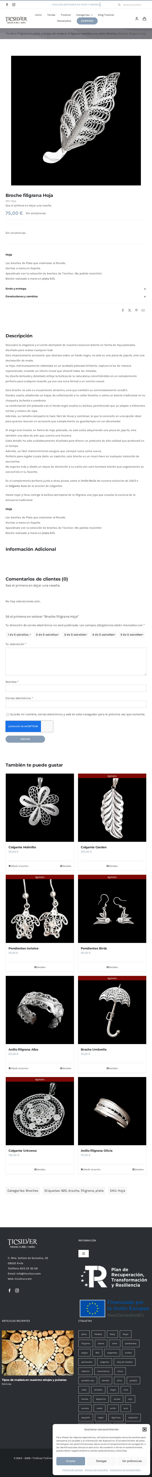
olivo (119, 1380)
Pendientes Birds (94, 948)
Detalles (67, 866)
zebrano (85, 1371)
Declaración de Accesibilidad (125, 1470)
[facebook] (7, 4)
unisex (117, 1399)
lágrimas (115, 1417)
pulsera (133, 1380)
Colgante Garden (93, 847)
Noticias (6, 1384)
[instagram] (13, 4)
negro (101, 1417)
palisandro (86, 1362)
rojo (130, 1399)
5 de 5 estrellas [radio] (131, 634)
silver (114, 1343)
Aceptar (70, 1461)
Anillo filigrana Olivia (96, 1150)
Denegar (101, 1461)
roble (83, 1389)
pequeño (85, 1417)
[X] (129, 310)
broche (73, 1191)
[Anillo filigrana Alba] (40, 1010)
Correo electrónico (19, 698)
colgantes (112, 1352)
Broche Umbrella (93, 1049)
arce (126, 1389)
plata (45, 278)
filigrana (87, 1191)
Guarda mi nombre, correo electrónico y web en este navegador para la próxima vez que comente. (77, 714)
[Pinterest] (136, 310)
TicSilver (48, 1458)
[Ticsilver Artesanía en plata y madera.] (16, 17)
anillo (113, 1408)
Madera (98, 1334)
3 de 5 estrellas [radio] (75, 634)
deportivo (101, 1399)
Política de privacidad (96, 1470)
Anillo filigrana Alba (23, 1049)
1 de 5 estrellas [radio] (18, 634)
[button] (144, 1429)
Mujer (125, 1334)
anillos (128, 1352)
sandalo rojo (87, 1380)
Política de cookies (72, 1470)
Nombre (12, 682)
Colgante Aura (18, 486)
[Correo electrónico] (143, 310)
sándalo (98, 1389)
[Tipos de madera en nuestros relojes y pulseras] (38, 1353)
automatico (103, 1371)
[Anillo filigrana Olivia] (112, 1111)
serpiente (133, 1417)
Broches (32, 1191)
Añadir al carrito (19, 866)
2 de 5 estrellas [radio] (46, 634)
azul (126, 1408)
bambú (105, 1380)
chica (120, 1371)
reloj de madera (125, 1362)
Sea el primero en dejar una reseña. (29, 205)
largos (84, 1352)
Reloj (112, 1334)
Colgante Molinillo (22, 847)
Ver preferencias (132, 1461)
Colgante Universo (23, 1150)
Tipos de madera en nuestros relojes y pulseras (34, 1380)
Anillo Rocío (89, 480)
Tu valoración (16, 644)
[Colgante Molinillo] (40, 808)
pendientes (130, 1343)
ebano (101, 1343)
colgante (104, 1362)
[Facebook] (123, 310)
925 (64, 1191)
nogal (113, 1389)
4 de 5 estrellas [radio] (103, 634)
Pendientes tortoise (23, 948)
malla (99, 1408)
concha (85, 1408)
